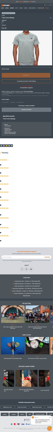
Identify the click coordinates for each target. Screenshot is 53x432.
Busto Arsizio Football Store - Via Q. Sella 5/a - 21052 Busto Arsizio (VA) (27, 288)
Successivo (7, 158)
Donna (7, 8)
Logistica (5, 414)
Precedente (2, 158)
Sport (16, 8)
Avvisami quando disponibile (26, 81)
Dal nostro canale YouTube (26, 366)
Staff (30, 414)
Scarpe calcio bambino (22, 407)
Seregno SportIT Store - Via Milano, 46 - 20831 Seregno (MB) (27, 281)
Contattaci (14, 414)
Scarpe (25, 8)
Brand (20, 8)
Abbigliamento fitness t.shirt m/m (8, 13)
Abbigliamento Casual (7, 407)
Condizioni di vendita (40, 414)
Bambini (12, 8)
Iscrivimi (47, 257)
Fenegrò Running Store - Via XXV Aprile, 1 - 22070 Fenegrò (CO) (27, 283)
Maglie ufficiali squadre (37, 407)
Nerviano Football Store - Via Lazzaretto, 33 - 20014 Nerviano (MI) (27, 293)
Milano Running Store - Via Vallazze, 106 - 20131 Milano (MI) (27, 286)
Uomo (2, 8)
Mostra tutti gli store (26, 295)
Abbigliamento (32, 8)
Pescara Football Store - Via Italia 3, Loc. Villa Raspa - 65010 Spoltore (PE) (27, 291)
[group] (13, 318)
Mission (22, 414)
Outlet (47, 8)
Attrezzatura (40, 8)
